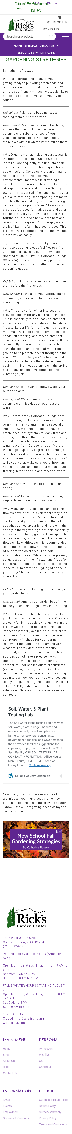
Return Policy (47, 1106)
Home (18, 45)
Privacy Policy (47, 1118)
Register (57, 22)
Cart (41, 1060)
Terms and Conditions (53, 1124)
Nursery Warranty (50, 1112)
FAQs (6, 1099)
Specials (31, 45)
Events (7, 1106)
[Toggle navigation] (66, 38)
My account (46, 22)
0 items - (57, 16)
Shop (6, 1054)
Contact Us (10, 1073)
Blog (6, 1066)
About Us (47, 45)
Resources (25, 52)
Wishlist (44, 1054)
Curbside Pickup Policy (53, 1099)
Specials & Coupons (16, 1118)
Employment (10, 1112)
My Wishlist (47, 29)
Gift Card (47, 52)
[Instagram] (39, 10)
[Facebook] (33, 10)
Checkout (45, 1066)
